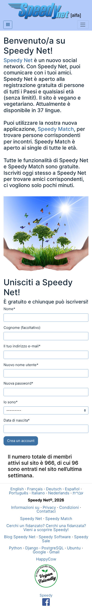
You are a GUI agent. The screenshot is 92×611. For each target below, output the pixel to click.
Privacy (49, 507)
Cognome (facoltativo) (22, 327)
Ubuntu (74, 548)
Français (35, 489)
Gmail (54, 552)
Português (18, 493)
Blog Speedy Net (19, 536)
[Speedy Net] (44, 11)
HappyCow (46, 559)
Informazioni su (25, 507)
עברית (78, 493)
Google (39, 552)
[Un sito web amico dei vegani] (46, 575)
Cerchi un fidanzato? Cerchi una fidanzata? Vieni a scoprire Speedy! (46, 527)
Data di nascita (17, 420)
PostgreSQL (53, 548)
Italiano (38, 493)
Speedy (46, 595)
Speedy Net (18, 60)
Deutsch (54, 489)
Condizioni (69, 507)
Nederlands (58, 493)
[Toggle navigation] (83, 24)
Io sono (11, 402)
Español (72, 489)
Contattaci (46, 511)
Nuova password (18, 383)
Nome (9, 309)
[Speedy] (46, 601)
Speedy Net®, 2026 (46, 500)
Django (31, 548)
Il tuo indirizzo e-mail (22, 346)
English (17, 489)
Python (15, 548)
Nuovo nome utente (21, 365)
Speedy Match (56, 129)
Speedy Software (55, 536)
